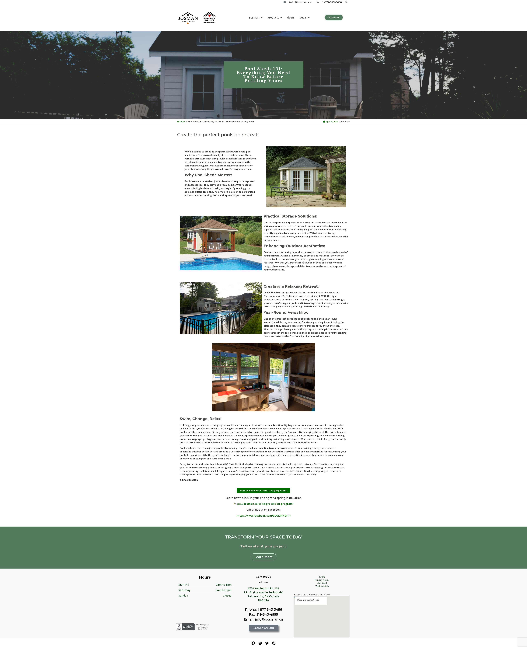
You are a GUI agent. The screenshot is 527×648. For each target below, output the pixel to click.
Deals (303, 17)
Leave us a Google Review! (312, 594)
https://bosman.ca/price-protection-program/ (263, 504)
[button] (346, 2)
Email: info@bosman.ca (263, 619)
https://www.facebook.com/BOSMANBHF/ (263, 515)
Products (273, 17)
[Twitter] (267, 643)
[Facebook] (253, 643)
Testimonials (322, 586)
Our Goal (322, 583)
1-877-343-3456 (332, 2)
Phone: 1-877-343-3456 (263, 609)
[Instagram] (260, 643)
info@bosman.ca (300, 2)
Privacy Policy (322, 580)
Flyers (291, 17)
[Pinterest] (273, 643)
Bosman (254, 17)
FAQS (322, 577)
